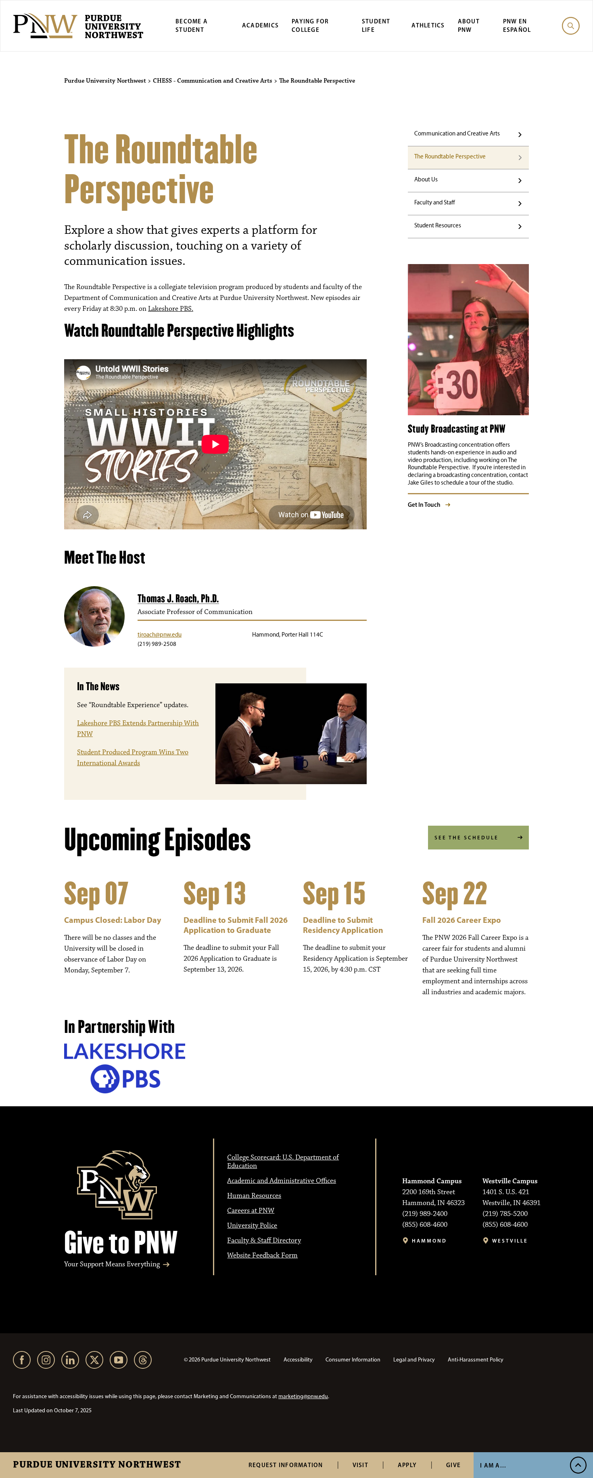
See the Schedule (466, 837)
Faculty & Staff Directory (264, 1240)
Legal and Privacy (414, 1359)
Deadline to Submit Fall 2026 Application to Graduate (236, 925)
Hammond (429, 1241)
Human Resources (254, 1195)
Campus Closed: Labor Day (112, 920)
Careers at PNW (250, 1210)
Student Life (376, 25)
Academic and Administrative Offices (281, 1180)
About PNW (469, 25)
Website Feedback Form (262, 1255)
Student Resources (437, 225)
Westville (510, 1241)
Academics (260, 25)
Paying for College (310, 25)
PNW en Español (517, 25)
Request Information (285, 1465)
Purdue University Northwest (97, 1465)
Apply (407, 1465)
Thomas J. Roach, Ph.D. (178, 598)
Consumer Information (353, 1359)
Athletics (428, 25)
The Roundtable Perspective (450, 156)
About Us (426, 179)
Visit (360, 1465)
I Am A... (493, 1465)
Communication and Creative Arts (457, 133)
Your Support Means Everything (112, 1264)
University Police (252, 1225)
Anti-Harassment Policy (475, 1359)
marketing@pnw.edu (303, 1396)
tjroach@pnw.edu (160, 634)
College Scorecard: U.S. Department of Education (283, 1161)
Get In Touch (424, 504)
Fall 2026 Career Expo (461, 920)
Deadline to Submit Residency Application (343, 925)
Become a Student (191, 25)
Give (453, 1465)
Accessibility (298, 1359)
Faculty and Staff (434, 202)
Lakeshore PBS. (170, 308)
